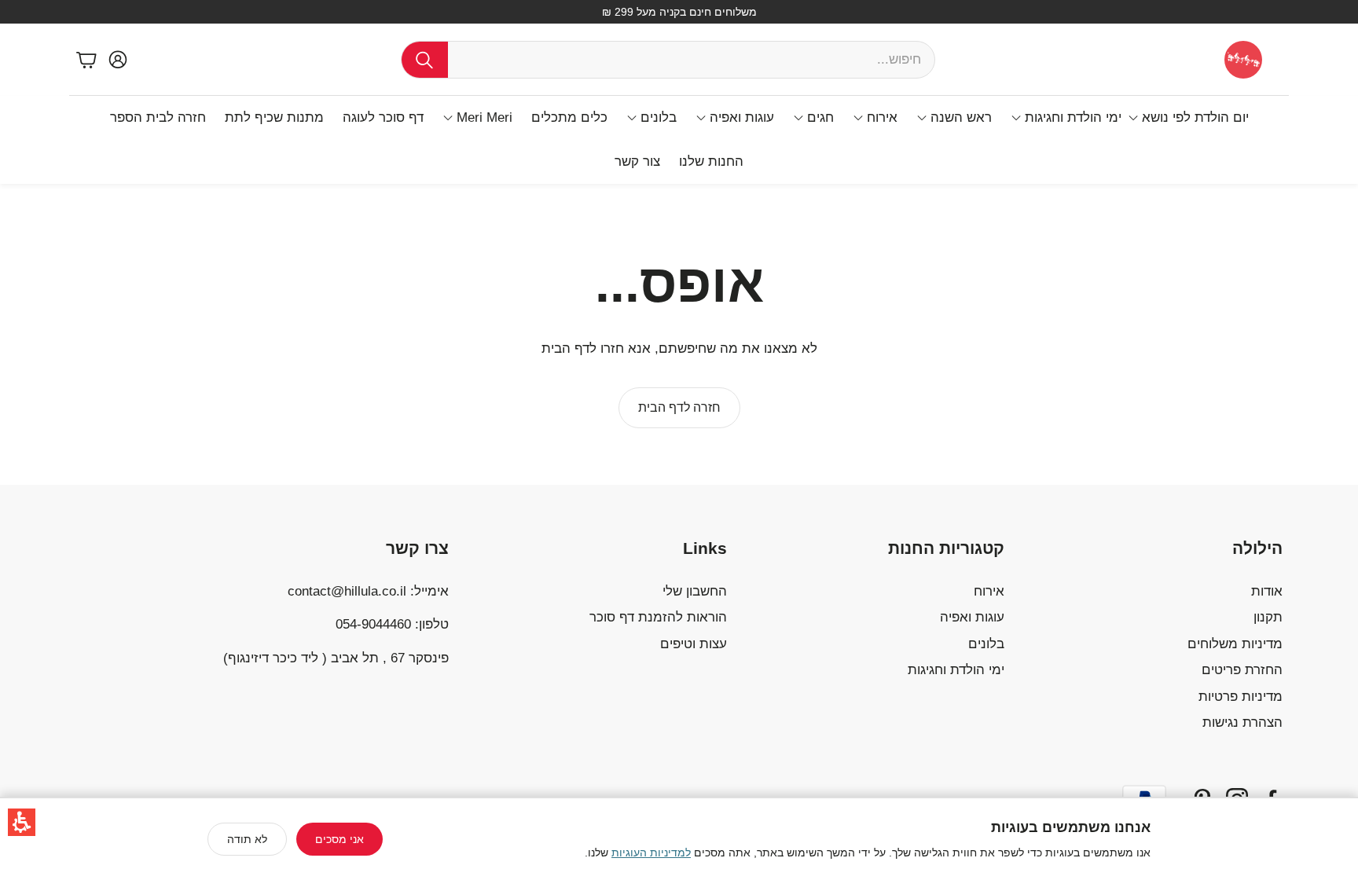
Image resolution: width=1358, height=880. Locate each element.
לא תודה (247, 839)
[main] (679, 334)
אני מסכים (339, 839)
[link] (679, 407)
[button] (21, 822)
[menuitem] (1188, 118)
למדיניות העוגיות (651, 852)
